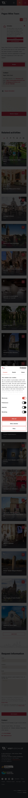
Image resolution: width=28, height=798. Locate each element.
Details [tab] (14, 372)
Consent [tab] (5, 372)
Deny (14, 428)
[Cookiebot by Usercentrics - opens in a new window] (20, 368)
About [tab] (23, 372)
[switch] (24, 403)
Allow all (14, 418)
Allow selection (14, 423)
